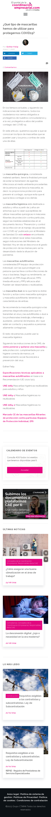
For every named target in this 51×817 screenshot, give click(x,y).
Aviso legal (13, 794)
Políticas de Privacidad (26, 797)
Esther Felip (12, 47)
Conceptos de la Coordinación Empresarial (19, 624)
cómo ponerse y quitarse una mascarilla (24, 347)
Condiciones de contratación (32, 800)
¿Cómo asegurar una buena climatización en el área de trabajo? (21, 572)
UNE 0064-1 (9, 395)
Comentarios (11, 67)
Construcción (12, 696)
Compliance (12, 623)
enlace (27, 234)
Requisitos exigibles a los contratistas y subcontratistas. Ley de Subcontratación (23, 756)
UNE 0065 (8, 386)
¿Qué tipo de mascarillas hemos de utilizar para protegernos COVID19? (20, 29)
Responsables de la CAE (28, 563)
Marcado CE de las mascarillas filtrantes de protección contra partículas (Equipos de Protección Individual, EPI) (24, 418)
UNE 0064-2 (9, 405)
